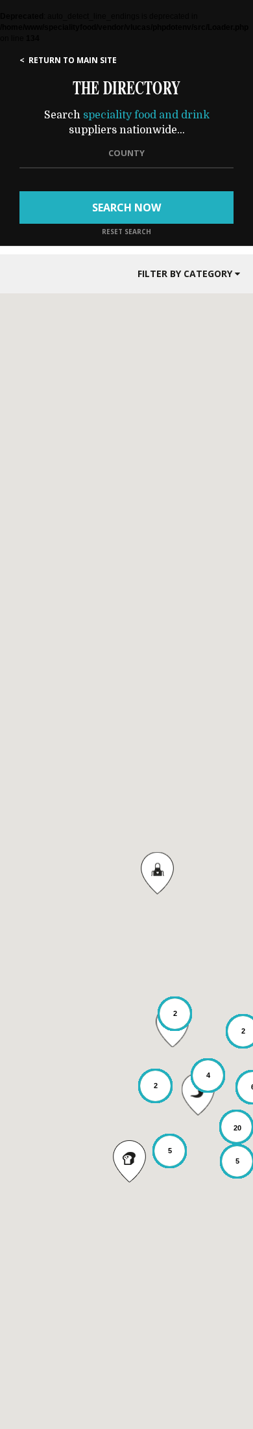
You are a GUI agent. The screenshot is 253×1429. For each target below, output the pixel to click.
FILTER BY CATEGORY (186, 273)
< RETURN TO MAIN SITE (68, 60)
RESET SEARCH (126, 231)
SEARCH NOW (126, 207)
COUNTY (126, 153)
